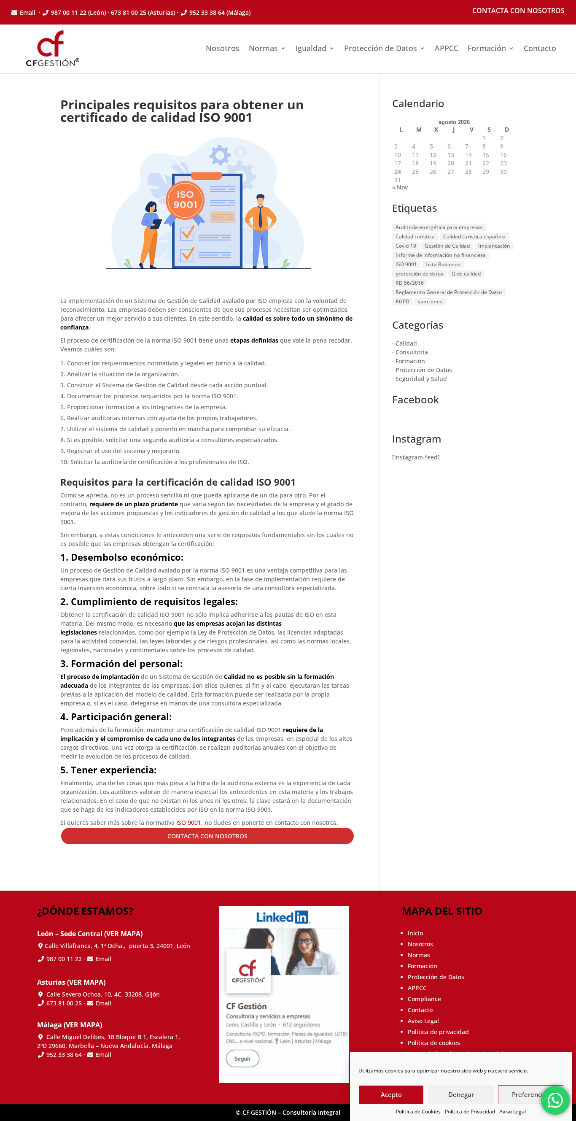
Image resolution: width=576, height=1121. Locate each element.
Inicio (415, 933)
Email (28, 12)
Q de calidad (466, 273)
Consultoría (412, 352)
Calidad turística (415, 236)
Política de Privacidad (470, 1111)
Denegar (461, 1095)
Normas (263, 48)
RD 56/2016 (410, 282)
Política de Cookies (418, 1111)
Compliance (424, 999)
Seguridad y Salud (421, 379)
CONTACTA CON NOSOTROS (207, 836)
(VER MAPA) (123, 933)
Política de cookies (434, 1043)
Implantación (494, 245)
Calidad (406, 343)
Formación (487, 48)
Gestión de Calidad (447, 245)
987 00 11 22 (68, 12)
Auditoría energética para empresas (439, 227)
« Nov (400, 187)
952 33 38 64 (207, 12)
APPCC (446, 48)
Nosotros (223, 48)
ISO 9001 (188, 822)
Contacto (540, 48)
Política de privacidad (438, 1032)
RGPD (402, 301)
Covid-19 (406, 245)
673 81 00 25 (64, 1003)
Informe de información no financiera (441, 255)
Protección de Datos (380, 48)
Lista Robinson (443, 264)
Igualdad (311, 48)
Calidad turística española (474, 236)
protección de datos (419, 273)
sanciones (430, 301)
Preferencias (530, 1095)
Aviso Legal (512, 1111)
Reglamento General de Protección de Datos (449, 292)
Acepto (391, 1095)
